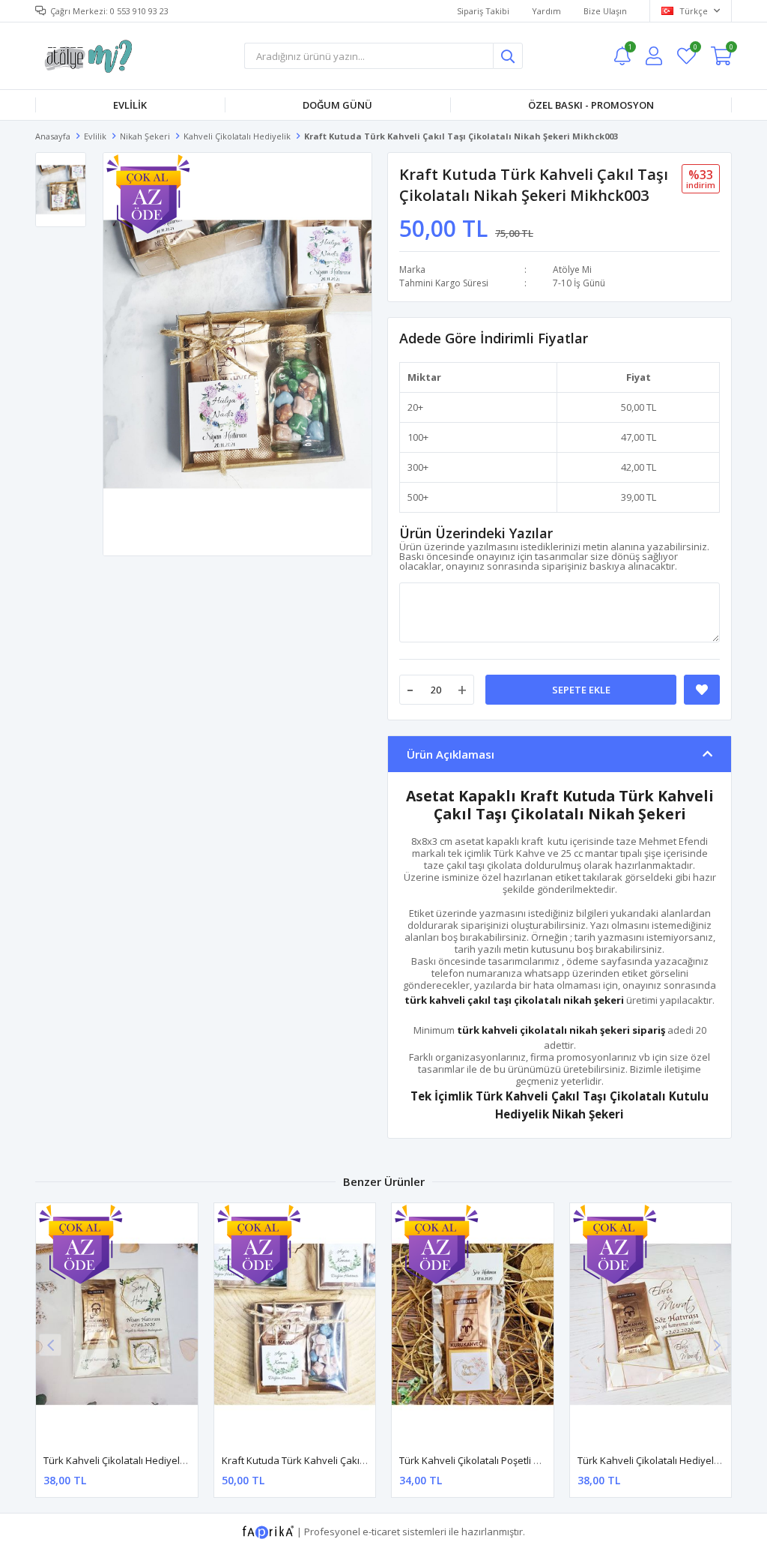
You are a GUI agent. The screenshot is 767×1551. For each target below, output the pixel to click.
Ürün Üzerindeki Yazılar (476, 533)
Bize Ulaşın (605, 10)
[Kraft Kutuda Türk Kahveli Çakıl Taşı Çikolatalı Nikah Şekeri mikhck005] (295, 1324)
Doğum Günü (337, 105)
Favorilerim (695, 49)
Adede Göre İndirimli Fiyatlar (493, 338)
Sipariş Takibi (483, 10)
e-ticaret (381, 1531)
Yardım (546, 10)
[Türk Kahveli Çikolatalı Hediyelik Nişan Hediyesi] (117, 1324)
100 (415, 437)
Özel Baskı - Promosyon (591, 105)
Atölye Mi (572, 269)
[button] (717, 1345)
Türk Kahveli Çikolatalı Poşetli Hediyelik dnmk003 (509, 1460)
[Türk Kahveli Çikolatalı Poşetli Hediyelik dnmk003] (473, 1324)
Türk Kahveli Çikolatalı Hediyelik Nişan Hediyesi (150, 1460)
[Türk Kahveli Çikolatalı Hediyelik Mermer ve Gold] (651, 1324)
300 (415, 467)
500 (415, 497)
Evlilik (130, 105)
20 (412, 407)
